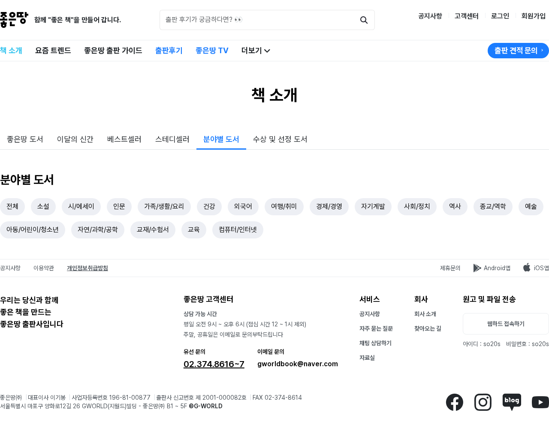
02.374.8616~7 (214, 364)
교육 (194, 230)
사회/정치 (417, 206)
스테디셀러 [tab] (172, 139)
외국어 (243, 206)
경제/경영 (329, 206)
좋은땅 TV (212, 50)
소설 (43, 206)
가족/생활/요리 (164, 206)
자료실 (367, 357)
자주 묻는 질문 (376, 328)
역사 (455, 206)
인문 (119, 206)
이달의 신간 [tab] (75, 139)
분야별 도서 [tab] (221, 139)
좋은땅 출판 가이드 (113, 50)
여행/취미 (284, 206)
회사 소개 (425, 313)
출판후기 (169, 50)
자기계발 (373, 206)
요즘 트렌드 (53, 50)
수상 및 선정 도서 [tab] (280, 139)
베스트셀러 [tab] (124, 139)
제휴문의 (450, 268)
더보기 (252, 50)
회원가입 (534, 16)
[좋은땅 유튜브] (540, 402)
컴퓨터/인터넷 (238, 230)
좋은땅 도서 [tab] (25, 139)
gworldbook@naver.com (297, 364)
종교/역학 (493, 206)
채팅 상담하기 (375, 343)
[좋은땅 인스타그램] (483, 402)
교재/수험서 (153, 230)
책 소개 (11, 50)
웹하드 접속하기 (506, 323)
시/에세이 (81, 206)
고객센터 (467, 16)
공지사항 (430, 16)
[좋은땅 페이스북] (454, 402)
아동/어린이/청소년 (32, 230)
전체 (12, 206)
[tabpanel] (274, 204)
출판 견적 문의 (516, 50)
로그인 (500, 16)
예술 (531, 206)
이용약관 (43, 268)
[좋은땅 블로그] (511, 402)
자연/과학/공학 (98, 230)
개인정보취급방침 (87, 268)
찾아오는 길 (427, 328)
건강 (209, 206)
